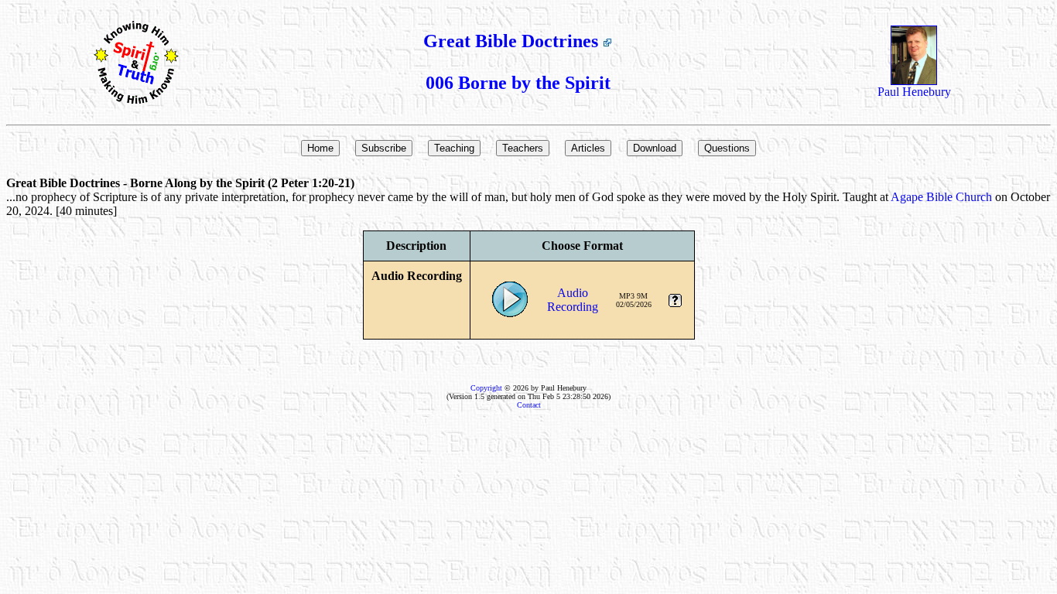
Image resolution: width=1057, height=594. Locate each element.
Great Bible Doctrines (513, 41)
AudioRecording (572, 299)
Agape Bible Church (941, 196)
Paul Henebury (914, 91)
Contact (529, 405)
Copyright (486, 388)
